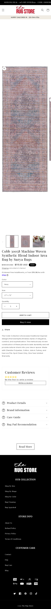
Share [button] (7, 329)
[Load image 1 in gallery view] (12, 241)
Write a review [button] (25, 383)
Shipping (5, 268)
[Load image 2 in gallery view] (25, 241)
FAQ (6, 560)
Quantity (5, 301)
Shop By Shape (11, 491)
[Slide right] (48, 242)
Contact (8, 554)
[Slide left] (2, 242)
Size (3, 290)
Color (4, 279)
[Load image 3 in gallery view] (39, 241)
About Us (8, 523)
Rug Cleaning (10, 502)
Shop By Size (10, 486)
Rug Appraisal (10, 507)
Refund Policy (10, 528)
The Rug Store (27, 606)
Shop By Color (10, 496)
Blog (6, 570)
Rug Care (8, 565)
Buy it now (25, 322)
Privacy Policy (10, 533)
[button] (3, 10)
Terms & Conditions (13, 539)
